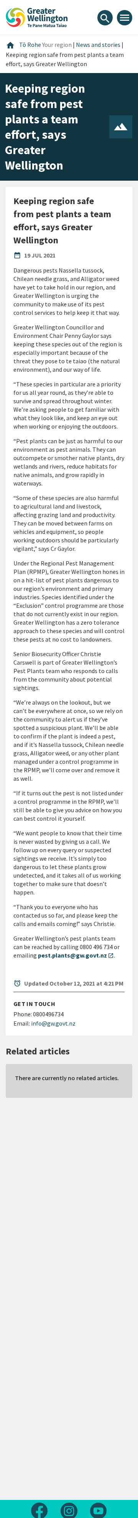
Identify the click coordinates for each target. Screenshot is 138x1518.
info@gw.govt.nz (53, 1023)
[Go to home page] (37, 16)
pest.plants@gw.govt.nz (76, 955)
